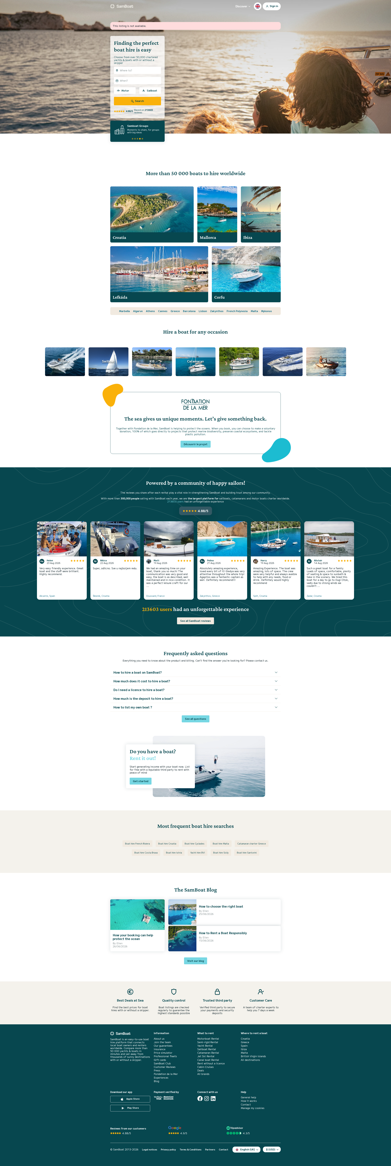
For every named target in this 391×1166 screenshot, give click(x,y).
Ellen (119, 943)
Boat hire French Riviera (137, 843)
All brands (203, 1073)
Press (157, 1070)
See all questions (195, 719)
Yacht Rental (205, 1045)
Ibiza (244, 1049)
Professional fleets (165, 1056)
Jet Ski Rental (205, 1056)
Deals (200, 1070)
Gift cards (160, 1059)
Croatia (245, 1038)
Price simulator (163, 1052)
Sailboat (152, 90)
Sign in (273, 6)
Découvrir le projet (195, 444)
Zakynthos (216, 311)
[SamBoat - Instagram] (206, 1098)
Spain (244, 1045)
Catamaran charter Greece (251, 843)
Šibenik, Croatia (101, 595)
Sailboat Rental (206, 1049)
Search (139, 101)
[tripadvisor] (235, 1128)
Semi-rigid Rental (207, 1042)
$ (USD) (270, 1149)
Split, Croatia (260, 595)
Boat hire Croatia (167, 843)
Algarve (138, 311)
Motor (125, 90)
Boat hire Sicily (220, 852)
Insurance (159, 1049)
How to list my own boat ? (132, 707)
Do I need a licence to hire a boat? (138, 690)
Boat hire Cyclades (194, 843)
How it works (249, 1100)
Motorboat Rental (208, 1038)
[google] (174, 1128)
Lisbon (203, 311)
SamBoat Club (162, 1063)
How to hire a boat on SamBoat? (137, 672)
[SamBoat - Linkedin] (213, 1098)
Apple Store (133, 1098)
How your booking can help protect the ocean (133, 937)
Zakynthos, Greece (210, 595)
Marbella (124, 311)
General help (248, 1097)
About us (159, 1038)
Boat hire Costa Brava (146, 852)
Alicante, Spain (47, 595)
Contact (246, 1104)
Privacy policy (168, 1149)
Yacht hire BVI (197, 852)
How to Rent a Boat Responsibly (223, 933)
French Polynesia (237, 311)
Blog (156, 1081)
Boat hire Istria (174, 852)
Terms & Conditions (190, 1149)
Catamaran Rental (208, 1052)
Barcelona (189, 311)
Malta (254, 311)
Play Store (133, 1107)
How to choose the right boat (221, 906)
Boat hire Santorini (247, 852)
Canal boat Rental (208, 1059)
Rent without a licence (211, 1063)
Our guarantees (163, 1045)
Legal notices (149, 1149)
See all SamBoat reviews (195, 621)
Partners (210, 1149)
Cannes (162, 311)
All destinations (250, 1059)
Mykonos (266, 311)
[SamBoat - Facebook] (200, 1098)
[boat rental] (121, 6)
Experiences (161, 1077)
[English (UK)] (257, 6)
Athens (150, 311)
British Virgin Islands (253, 1056)
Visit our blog (195, 961)
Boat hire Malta (221, 843)
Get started (140, 781)
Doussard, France (155, 595)
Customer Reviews (164, 1066)
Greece (175, 311)
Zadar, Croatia (314, 595)
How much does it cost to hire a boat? (141, 681)
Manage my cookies (252, 1108)
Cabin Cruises (205, 1066)
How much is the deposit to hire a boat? (143, 698)
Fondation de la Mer (166, 1073)
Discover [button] (241, 6)
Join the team (162, 1042)
